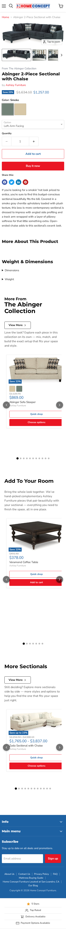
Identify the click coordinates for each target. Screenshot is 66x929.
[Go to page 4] (27, 458)
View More (16, 325)
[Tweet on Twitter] (11, 182)
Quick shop (36, 414)
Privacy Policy (41, 874)
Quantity (7, 133)
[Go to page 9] (42, 458)
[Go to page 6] (33, 458)
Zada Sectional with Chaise (26, 745)
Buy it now (33, 166)
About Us (9, 874)
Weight (9, 279)
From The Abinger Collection (19, 68)
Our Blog (33, 885)
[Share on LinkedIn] (18, 182)
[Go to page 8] (39, 458)
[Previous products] (6, 405)
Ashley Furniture (16, 85)
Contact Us (24, 874)
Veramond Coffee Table (23, 562)
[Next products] (59, 405)
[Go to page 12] (50, 788)
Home (5, 17)
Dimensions (12, 270)
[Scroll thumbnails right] (61, 55)
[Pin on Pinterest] (25, 182)
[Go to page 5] (30, 458)
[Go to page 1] (17, 458)
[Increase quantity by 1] (33, 141)
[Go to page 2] (20, 458)
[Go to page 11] (49, 458)
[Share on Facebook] (4, 182)
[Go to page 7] (36, 458)
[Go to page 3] (24, 458)
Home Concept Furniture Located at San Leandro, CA (31, 881)
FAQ (55, 874)
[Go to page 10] (45, 458)
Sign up (53, 859)
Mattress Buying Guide (31, 878)
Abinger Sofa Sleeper (22, 402)
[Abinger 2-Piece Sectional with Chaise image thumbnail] (16, 55)
